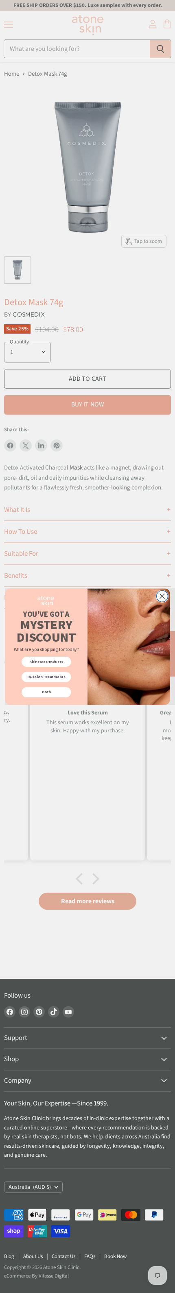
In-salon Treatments (46, 677)
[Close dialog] (162, 596)
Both (46, 692)
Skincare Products (46, 661)
